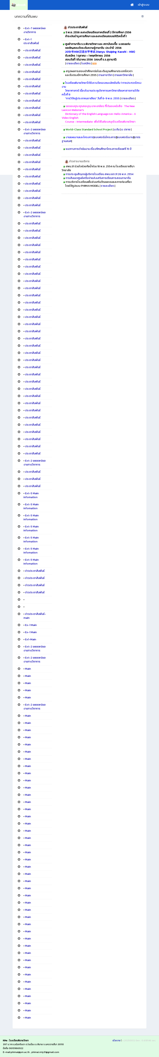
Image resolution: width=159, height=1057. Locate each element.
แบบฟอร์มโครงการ (105, 137)
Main (28, 669)
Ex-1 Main (31, 625)
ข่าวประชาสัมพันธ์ (35, 571)
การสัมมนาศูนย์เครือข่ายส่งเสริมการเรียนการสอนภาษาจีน (99, 178)
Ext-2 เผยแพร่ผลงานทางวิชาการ (34, 131)
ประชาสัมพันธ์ (33, 50)
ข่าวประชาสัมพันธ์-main (34, 616)
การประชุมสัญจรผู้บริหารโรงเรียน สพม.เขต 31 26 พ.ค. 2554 (99, 174)
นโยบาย (116, 1040)
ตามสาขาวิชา (105, 75)
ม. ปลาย (126, 129)
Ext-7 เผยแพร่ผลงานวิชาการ (34, 30)
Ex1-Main (30, 639)
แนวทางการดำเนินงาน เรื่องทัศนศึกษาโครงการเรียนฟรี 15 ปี (98, 149)
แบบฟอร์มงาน (125, 137)
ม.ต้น (117, 129)
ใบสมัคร (86, 63)
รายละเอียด (73, 63)
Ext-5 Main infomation (31, 495)
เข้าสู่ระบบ (143, 5)
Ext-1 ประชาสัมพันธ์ (31, 41)
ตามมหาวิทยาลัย (123, 75)
